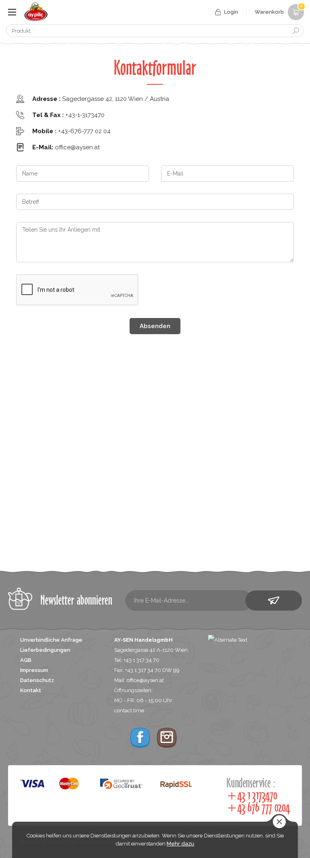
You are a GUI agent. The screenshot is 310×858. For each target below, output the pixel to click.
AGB (25, 660)
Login (231, 12)
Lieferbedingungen (45, 650)
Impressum (34, 670)
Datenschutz (37, 680)
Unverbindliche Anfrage (51, 640)
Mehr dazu (180, 844)
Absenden (155, 326)
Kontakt (30, 690)
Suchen (296, 30)
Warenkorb (279, 9)
